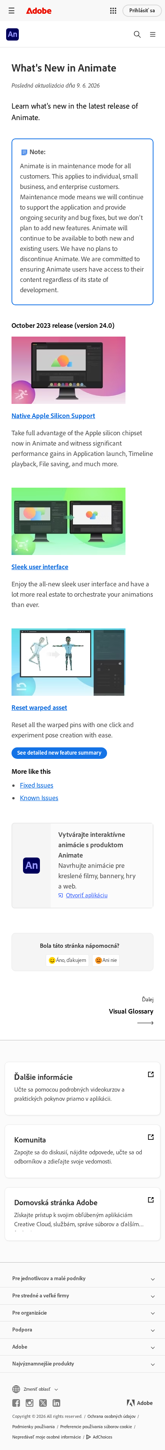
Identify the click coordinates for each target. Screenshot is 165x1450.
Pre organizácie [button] (29, 1313)
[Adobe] (38, 10)
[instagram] (29, 1403)
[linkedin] (56, 1403)
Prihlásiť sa (142, 10)
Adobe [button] (19, 1347)
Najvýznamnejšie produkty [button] (43, 1363)
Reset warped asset (39, 707)
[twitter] (43, 1403)
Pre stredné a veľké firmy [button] (40, 1295)
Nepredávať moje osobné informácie (46, 1437)
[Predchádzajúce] (46, 1018)
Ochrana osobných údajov (111, 1416)
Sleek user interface (40, 567)
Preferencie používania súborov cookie (96, 1426)
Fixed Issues (36, 785)
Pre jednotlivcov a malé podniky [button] (49, 1278)
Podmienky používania (33, 1426)
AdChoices (102, 1437)
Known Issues (39, 798)
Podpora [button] (22, 1329)
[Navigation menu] (11, 10)
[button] (113, 11)
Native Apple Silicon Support (53, 416)
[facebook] (16, 1403)
